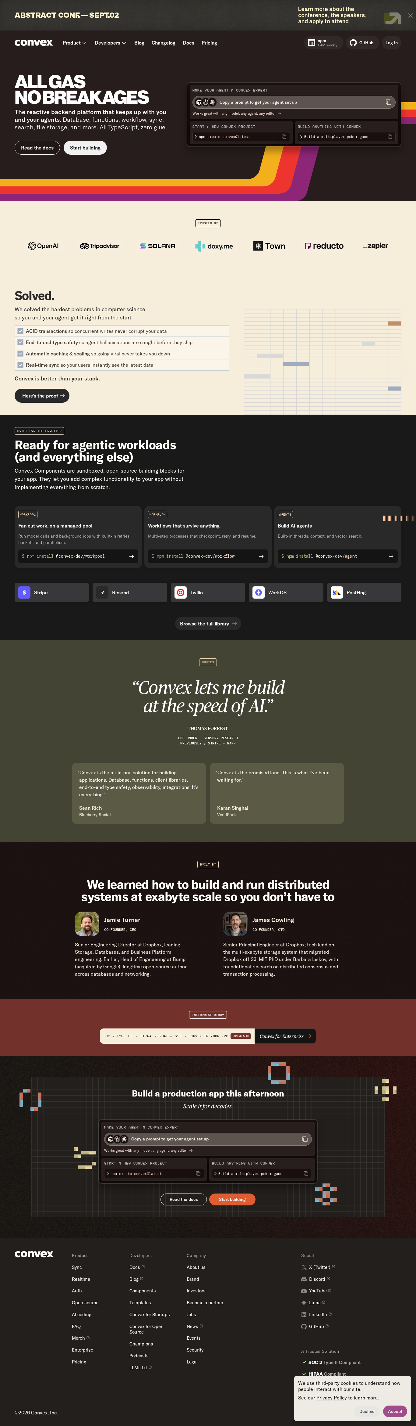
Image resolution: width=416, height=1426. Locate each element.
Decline (367, 1411)
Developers (107, 43)
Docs (188, 43)
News (192, 1326)
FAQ (76, 1326)
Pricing (209, 43)
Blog (139, 43)
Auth (77, 1291)
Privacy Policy (331, 1398)
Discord (317, 1279)
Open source (85, 1302)
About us (196, 1267)
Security (195, 1350)
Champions (141, 1344)
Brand (193, 1279)
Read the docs (37, 148)
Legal (192, 1362)
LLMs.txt (138, 1367)
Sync (77, 1267)
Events (194, 1338)
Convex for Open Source (146, 1329)
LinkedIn (318, 1314)
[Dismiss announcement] (410, 15)
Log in (392, 42)
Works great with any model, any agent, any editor (234, 113)
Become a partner (205, 1302)
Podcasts (139, 1356)
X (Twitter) (319, 1267)
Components (142, 1291)
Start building (85, 148)
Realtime (81, 1279)
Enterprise (82, 1350)
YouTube (318, 1291)
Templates (140, 1302)
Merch (78, 1338)
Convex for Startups (149, 1314)
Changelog (163, 43)
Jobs (191, 1314)
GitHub (316, 1326)
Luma (315, 1302)
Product (72, 43)
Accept (395, 1411)
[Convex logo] (34, 43)
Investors (196, 1291)
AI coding (81, 1314)
